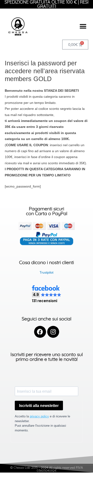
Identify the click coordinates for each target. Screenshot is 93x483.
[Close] (81, 387)
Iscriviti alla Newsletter (38, 470)
